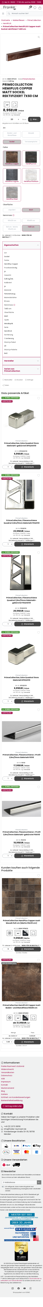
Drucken (20, 380)
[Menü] (3, 13)
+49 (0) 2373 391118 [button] (12, 1126)
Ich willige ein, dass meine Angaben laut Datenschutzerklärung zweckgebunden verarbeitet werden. (22, 1189)
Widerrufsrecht (7, 1069)
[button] (13, 215)
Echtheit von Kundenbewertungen (15, 1097)
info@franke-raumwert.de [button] (15, 1129)
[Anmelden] (29, 7)
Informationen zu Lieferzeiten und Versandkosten (21, 1279)
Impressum (6, 1082)
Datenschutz (6, 1075)
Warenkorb (29, 467)
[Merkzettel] (34, 7)
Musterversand (7, 1088)
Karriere (4, 1094)
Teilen (6, 385)
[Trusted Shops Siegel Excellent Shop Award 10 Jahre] (21, 1251)
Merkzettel (8, 380)
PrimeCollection (29, 79)
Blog (3, 1091)
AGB (3, 1078)
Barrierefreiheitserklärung (11, 1100)
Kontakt (4, 1085)
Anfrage (30, 380)
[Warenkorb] (39, 7)
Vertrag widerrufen (13, 1106)
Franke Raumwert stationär (12, 1066)
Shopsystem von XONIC (21, 1292)
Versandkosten (7, 1072)
